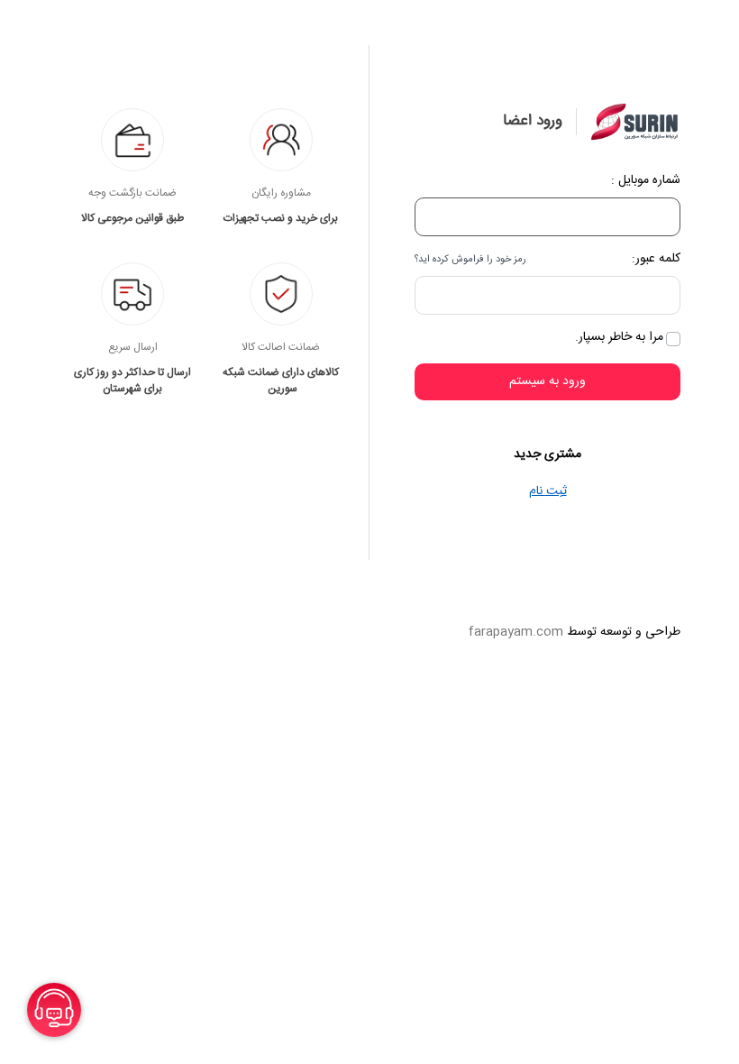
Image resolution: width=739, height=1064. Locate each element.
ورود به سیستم (547, 381)
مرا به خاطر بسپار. (619, 337)
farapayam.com (516, 632)
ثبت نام (548, 491)
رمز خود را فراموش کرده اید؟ (470, 260)
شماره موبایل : (645, 180)
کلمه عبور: (656, 259)
